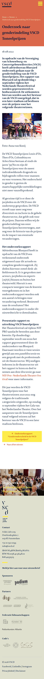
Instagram (27, 666)
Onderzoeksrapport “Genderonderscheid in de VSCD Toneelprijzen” (22, 436)
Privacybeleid (8, 670)
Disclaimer (21, 670)
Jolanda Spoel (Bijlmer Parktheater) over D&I (17, 489)
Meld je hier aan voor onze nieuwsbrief (21, 568)
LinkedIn (16, 666)
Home (4, 17)
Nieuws (12, 17)
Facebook (6, 666)
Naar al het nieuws (14, 444)
